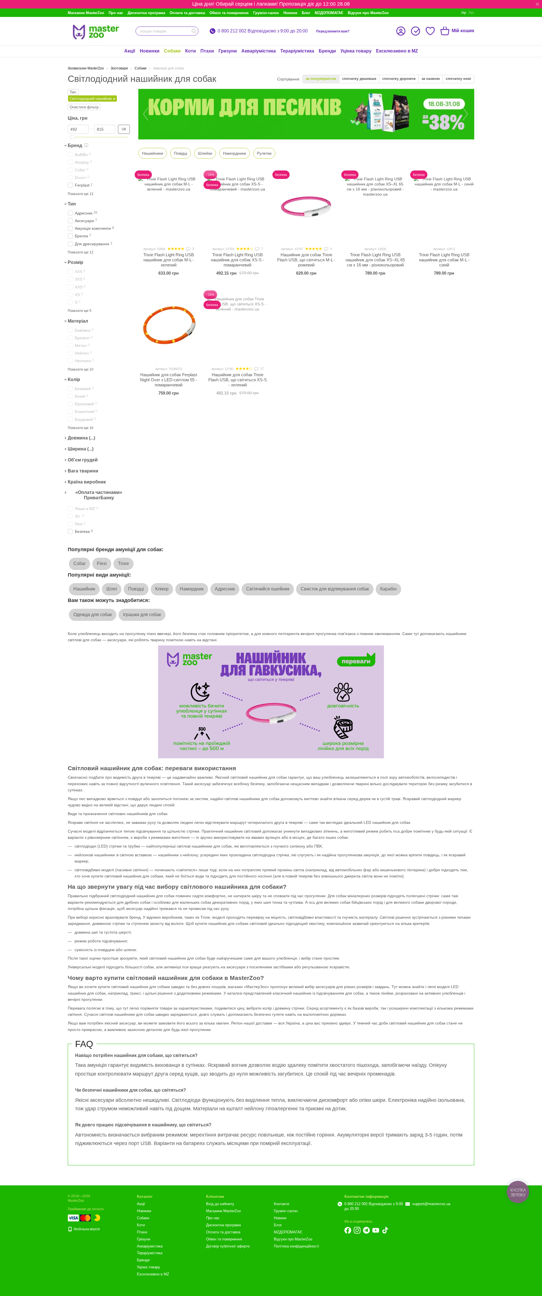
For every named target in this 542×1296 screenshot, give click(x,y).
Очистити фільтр (84, 107)
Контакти (281, 1204)
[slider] (73, 137)
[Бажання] (430, 31)
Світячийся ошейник (267, 588)
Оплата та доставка (187, 13)
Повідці (136, 588)
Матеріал (78, 321)
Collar (79, 563)
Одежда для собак (92, 614)
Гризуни (227, 51)
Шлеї (111, 588)
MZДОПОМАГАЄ (329, 13)
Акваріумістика (258, 51)
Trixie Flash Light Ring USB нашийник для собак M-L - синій (444, 259)
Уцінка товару (355, 51)
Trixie (123, 563)
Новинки (149, 51)
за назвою (430, 78)
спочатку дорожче (399, 78)
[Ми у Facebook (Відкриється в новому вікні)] (347, 1230)
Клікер (162, 588)
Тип (72, 204)
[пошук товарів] (193, 31)
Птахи (207, 51)
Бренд (75, 145)
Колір (74, 379)
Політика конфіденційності (296, 1246)
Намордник (192, 588)
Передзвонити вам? (332, 31)
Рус (471, 12)
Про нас (116, 13)
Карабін (388, 588)
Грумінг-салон (266, 13)
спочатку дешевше (359, 78)
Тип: (73, 92)
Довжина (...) (81, 438)
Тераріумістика (297, 51)
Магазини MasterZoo (86, 13)
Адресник (225, 588)
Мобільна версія (86, 1229)
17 (261, 368)
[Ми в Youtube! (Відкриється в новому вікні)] (375, 1230)
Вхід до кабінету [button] (220, 1204)
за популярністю (321, 78)
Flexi (102, 563)
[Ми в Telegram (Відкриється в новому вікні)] (366, 1230)
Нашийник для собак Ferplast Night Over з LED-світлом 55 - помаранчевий (168, 379)
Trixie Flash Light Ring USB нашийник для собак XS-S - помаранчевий (237, 259)
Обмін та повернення (229, 13)
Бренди (327, 51)
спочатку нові (458, 78)
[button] (537, 4)
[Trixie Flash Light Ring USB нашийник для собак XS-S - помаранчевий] (237, 206)
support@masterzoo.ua (431, 1204)
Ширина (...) (80, 448)
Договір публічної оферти (228, 1246)
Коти (190, 51)
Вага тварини (83, 471)
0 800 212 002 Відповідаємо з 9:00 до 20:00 (263, 31)
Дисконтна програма (146, 13)
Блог (306, 13)
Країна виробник (87, 482)
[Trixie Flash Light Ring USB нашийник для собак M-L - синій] (444, 206)
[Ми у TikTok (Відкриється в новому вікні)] (385, 1230)
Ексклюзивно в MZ (397, 51)
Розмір (75, 262)
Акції (129, 51)
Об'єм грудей (83, 459)
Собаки (172, 51)
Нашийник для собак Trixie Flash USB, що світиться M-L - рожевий (306, 259)
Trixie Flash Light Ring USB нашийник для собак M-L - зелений (168, 259)
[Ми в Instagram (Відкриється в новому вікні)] (357, 1230)
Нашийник (84, 588)
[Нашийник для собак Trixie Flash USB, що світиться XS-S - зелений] (237, 326)
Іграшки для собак (142, 614)
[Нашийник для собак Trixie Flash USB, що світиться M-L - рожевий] (306, 206)
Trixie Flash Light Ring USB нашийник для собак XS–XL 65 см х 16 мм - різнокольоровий (375, 259)
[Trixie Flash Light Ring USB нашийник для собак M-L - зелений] (168, 206)
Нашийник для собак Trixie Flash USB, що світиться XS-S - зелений (237, 379)
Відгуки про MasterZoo (368, 13)
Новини (290, 13)
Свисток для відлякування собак (335, 588)
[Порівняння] (415, 31)
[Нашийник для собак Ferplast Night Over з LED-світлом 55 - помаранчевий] (168, 326)
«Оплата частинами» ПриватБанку (98, 495)
